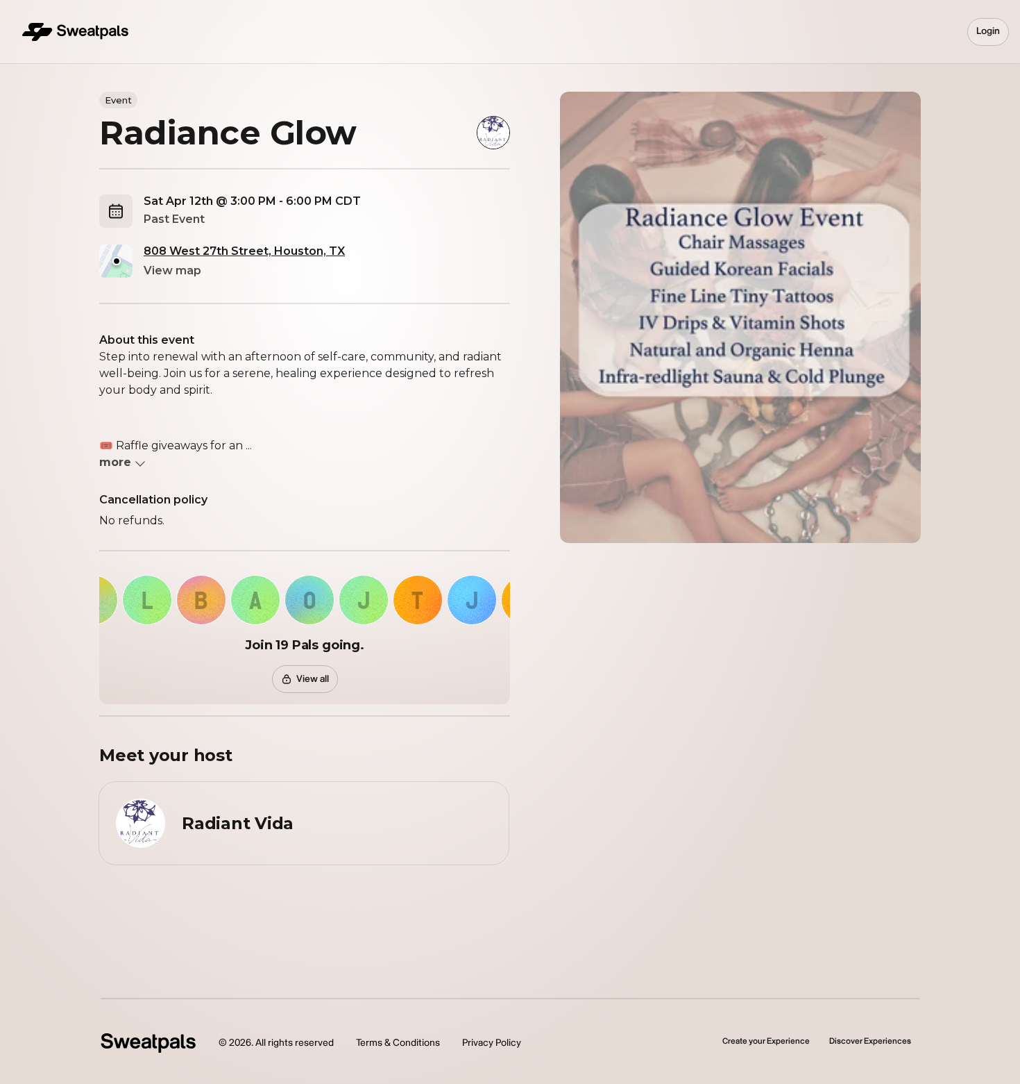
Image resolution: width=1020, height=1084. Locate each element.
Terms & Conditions (398, 1043)
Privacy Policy (491, 1043)
